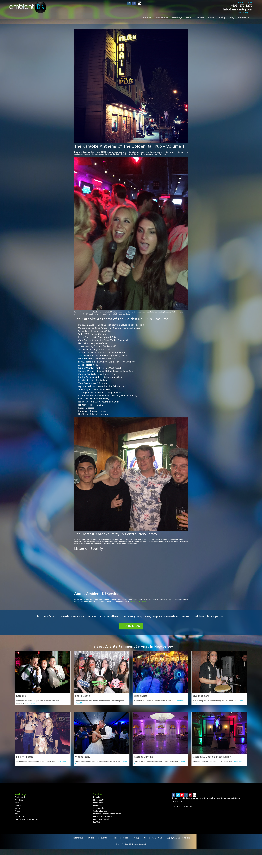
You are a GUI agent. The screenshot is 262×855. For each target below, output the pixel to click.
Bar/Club (96, 822)
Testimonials (20, 797)
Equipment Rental (101, 819)
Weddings (19, 800)
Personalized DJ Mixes (102, 817)
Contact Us (19, 817)
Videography (82, 757)
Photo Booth (82, 696)
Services (18, 806)
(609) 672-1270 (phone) (182, 807)
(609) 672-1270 (242, 5)
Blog (16, 814)
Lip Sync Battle (24, 757)
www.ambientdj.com (138, 601)
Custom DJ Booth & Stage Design (212, 757)
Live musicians (201, 696)
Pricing (17, 811)
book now (131, 626)
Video (17, 808)
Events (17, 803)
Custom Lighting (143, 757)
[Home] (27, 7)
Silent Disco (140, 696)
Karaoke (21, 696)
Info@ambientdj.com (238, 9)
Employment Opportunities (26, 819)
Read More (31, 703)
